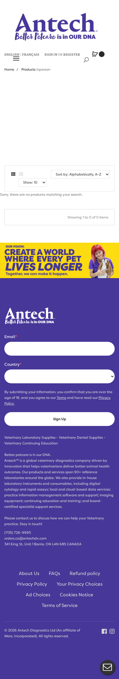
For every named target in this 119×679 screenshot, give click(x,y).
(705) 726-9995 (17, 533)
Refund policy (85, 573)
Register (71, 54)
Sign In (50, 54)
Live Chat (107, 667)
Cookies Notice (76, 594)
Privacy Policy (32, 584)
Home (9, 69)
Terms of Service (60, 605)
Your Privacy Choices (80, 584)
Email (10, 336)
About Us (29, 573)
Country (12, 364)
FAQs (54, 573)
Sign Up (59, 419)
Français (30, 54)
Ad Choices (38, 594)
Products (28, 69)
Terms (61, 398)
